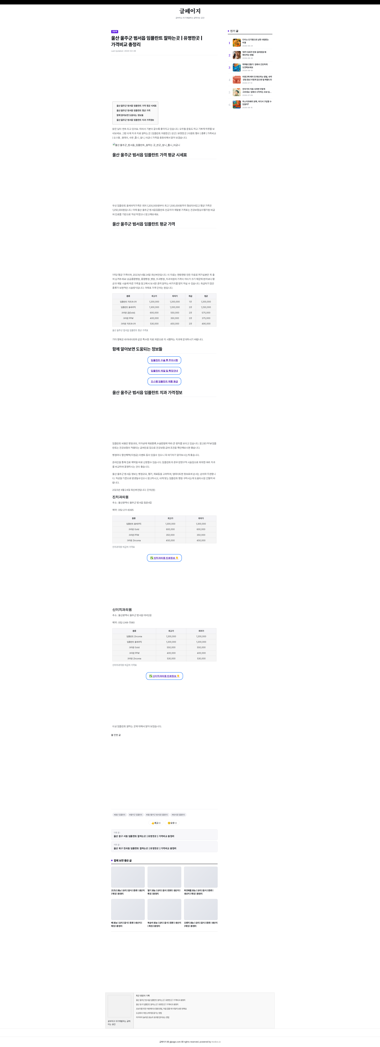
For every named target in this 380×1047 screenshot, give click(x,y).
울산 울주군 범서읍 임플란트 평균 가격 (133, 110)
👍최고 (155, 823)
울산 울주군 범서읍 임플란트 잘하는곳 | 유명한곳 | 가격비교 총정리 (160, 1000)
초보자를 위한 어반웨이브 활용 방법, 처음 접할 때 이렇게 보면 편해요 (161, 1009)
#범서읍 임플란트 (178, 815)
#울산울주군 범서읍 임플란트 (157, 815)
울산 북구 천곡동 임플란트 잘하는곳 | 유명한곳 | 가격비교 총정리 (145, 848)
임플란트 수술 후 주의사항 (164, 360)
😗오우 (172, 823)
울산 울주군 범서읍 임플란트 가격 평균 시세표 (137, 105)
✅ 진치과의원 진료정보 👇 (164, 558)
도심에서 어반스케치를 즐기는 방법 (149, 1013)
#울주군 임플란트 (135, 815)
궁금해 (114, 31)
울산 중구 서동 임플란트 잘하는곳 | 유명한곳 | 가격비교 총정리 (144, 836)
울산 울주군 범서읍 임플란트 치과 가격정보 (135, 120)
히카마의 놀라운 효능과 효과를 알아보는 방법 (152, 1017)
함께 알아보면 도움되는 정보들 (130, 115)
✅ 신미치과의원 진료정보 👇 (164, 676)
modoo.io (216, 1042)
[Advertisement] (164, 79)
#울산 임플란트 (119, 815)
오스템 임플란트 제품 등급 (164, 381)
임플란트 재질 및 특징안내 (164, 370)
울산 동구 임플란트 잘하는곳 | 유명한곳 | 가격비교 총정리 (157, 1004)
